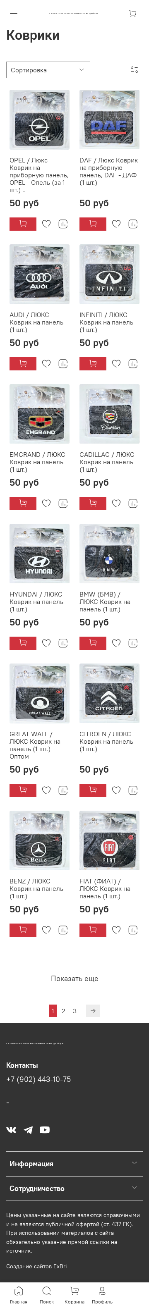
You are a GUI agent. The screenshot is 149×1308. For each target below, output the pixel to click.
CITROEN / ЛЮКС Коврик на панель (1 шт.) (106, 741)
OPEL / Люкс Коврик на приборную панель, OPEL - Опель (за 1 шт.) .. (39, 175)
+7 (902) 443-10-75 (38, 1079)
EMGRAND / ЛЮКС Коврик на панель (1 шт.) (37, 461)
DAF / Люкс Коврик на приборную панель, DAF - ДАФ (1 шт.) (108, 171)
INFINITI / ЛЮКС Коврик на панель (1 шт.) (106, 322)
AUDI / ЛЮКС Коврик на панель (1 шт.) (36, 322)
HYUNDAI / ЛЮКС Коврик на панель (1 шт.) (36, 601)
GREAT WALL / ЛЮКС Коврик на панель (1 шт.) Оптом (35, 745)
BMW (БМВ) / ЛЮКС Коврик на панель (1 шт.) (104, 601)
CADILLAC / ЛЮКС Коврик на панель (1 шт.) (107, 461)
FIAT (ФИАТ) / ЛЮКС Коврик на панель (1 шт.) (104, 888)
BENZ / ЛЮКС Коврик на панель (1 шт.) (36, 888)
